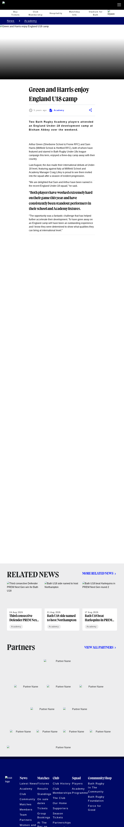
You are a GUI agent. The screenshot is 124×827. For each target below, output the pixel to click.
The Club (59, 797)
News (11, 20)
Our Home (60, 803)
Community (27, 799)
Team (23, 814)
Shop (108, 778)
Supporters (60, 808)
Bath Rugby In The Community (96, 787)
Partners (26, 819)
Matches (26, 804)
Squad (76, 778)
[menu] (120, 5)
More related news (97, 573)
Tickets (42, 808)
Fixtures (43, 783)
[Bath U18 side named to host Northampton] (62, 606)
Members (26, 809)
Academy (30, 20)
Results (42, 788)
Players (77, 783)
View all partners (98, 647)
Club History (62, 783)
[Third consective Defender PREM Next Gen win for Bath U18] (24, 606)
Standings (44, 794)
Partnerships (62, 822)
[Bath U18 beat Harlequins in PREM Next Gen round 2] (99, 606)
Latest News (28, 783)
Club (23, 794)
